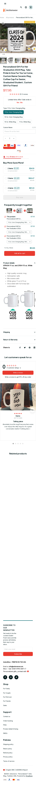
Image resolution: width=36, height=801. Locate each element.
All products (10, 17)
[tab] (13, 443)
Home (2, 17)
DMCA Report (23, 770)
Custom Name (7, 127)
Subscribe (18, 654)
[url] (16, 666)
